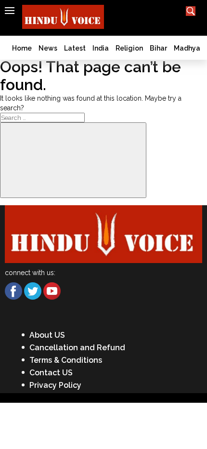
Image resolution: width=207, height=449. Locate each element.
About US (47, 335)
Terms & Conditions (65, 360)
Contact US (51, 372)
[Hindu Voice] (103, 233)
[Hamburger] (9, 10)
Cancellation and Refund (77, 347)
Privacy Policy (55, 385)
